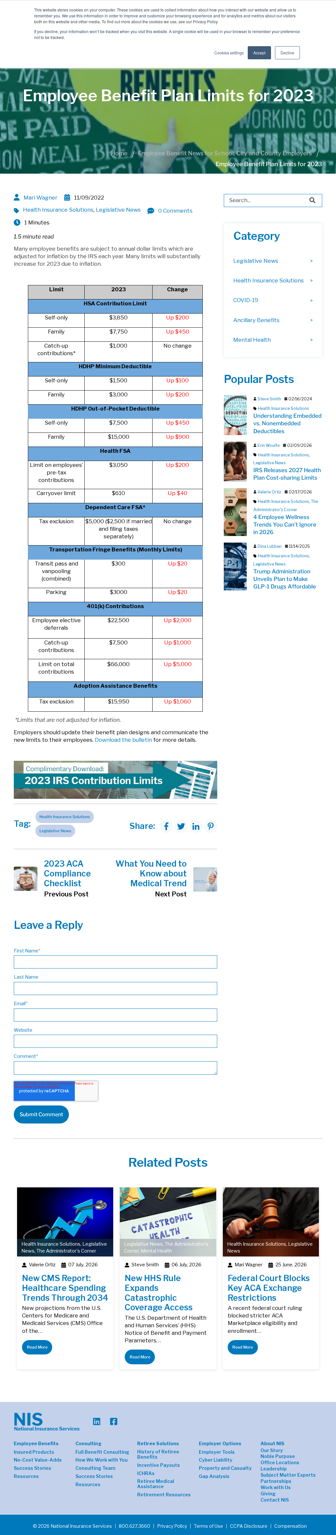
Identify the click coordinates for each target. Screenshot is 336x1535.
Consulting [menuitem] (88, 1443)
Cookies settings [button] (229, 52)
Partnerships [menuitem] (276, 1481)
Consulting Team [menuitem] (95, 1468)
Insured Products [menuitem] (34, 1452)
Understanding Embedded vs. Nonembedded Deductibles (287, 423)
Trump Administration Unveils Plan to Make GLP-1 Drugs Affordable (284, 579)
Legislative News (118, 209)
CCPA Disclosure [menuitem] (248, 1526)
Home (119, 153)
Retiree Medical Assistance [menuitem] (155, 1484)
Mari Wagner (40, 197)
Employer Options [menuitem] (220, 1443)
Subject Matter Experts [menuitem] (288, 1475)
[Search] (312, 200)
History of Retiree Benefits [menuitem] (158, 1454)
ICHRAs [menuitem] (146, 1473)
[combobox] (273, 200)
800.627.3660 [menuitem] (134, 1526)
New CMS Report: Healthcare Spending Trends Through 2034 (65, 1288)
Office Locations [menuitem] (280, 1462)
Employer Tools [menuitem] (217, 1452)
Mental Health (252, 339)
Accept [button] (259, 52)
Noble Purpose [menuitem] (278, 1456)
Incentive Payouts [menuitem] (158, 1465)
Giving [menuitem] (268, 1493)
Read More (37, 1347)
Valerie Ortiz (269, 491)
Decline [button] (287, 52)
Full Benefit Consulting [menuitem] (102, 1452)
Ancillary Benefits (256, 320)
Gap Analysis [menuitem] (214, 1476)
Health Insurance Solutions (58, 209)
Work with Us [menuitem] (276, 1487)
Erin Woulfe (269, 445)
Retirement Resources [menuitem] (164, 1494)
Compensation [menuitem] (290, 1526)
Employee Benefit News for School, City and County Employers (225, 153)
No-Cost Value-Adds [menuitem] (38, 1460)
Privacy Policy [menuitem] (172, 1526)
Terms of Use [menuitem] (208, 1526)
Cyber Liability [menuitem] (215, 1460)
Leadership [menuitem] (274, 1468)
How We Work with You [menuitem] (101, 1460)
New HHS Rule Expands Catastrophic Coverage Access (159, 1292)
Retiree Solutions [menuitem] (158, 1443)
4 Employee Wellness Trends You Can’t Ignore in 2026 (284, 524)
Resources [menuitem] (26, 1476)
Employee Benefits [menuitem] (36, 1443)
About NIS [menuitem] (272, 1443)
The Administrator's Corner (66, 1251)
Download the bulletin (123, 740)
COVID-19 (245, 300)
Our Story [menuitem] (272, 1450)
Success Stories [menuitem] (32, 1468)
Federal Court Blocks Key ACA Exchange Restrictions (269, 1288)
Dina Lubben (270, 546)
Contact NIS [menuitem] (275, 1500)
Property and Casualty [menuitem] (225, 1468)
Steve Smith (269, 398)
